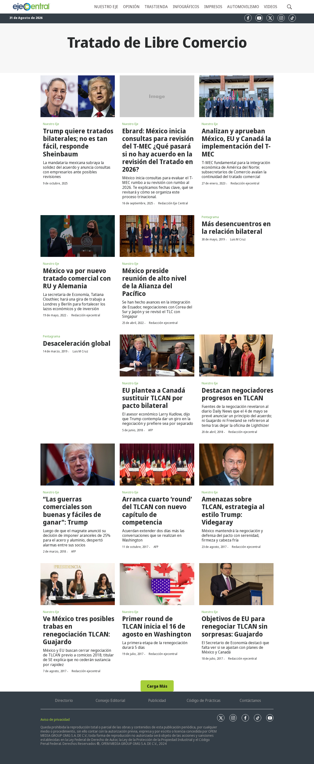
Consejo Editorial (110, 700)
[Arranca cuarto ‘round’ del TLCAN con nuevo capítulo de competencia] (157, 464)
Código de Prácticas (204, 700)
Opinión (131, 6)
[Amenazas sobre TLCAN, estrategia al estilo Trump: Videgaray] (236, 464)
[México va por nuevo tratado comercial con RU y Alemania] (77, 236)
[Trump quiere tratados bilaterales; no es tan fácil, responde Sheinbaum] (77, 96)
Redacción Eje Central (173, 203)
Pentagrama (210, 217)
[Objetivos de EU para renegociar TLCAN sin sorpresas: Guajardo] (236, 584)
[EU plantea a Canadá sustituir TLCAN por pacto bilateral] (157, 355)
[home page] (31, 6)
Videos (270, 6)
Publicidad (157, 700)
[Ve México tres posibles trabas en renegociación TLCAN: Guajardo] (77, 584)
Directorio (64, 700)
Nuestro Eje (51, 124)
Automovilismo (243, 6)
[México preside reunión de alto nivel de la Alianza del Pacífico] (157, 236)
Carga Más (157, 686)
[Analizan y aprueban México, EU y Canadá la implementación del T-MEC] (236, 96)
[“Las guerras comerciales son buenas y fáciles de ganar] (77, 464)
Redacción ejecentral (245, 183)
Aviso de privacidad (55, 719)
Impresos (213, 6)
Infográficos (186, 6)
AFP (150, 430)
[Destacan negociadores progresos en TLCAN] (236, 355)
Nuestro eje (106, 6)
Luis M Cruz (238, 239)
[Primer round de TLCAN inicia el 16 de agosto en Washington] (157, 584)
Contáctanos (250, 700)
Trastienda (156, 6)
